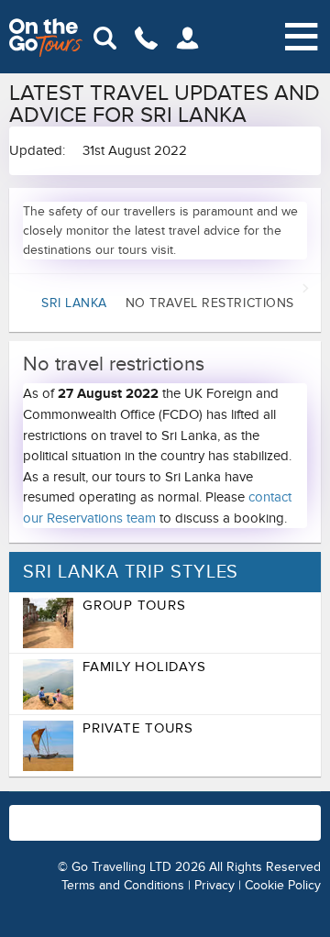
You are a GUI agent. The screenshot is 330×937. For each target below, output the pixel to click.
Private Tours (137, 728)
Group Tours (133, 605)
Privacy (214, 885)
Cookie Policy (283, 885)
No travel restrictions (167, 303)
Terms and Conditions (122, 885)
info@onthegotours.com (175, 831)
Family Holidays (143, 666)
